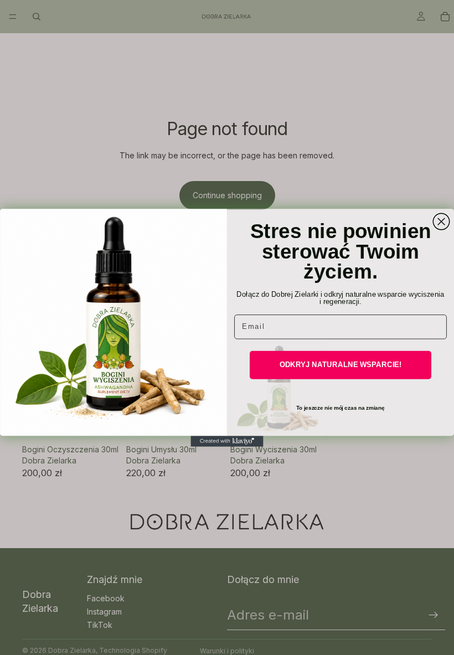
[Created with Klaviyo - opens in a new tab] (226, 441)
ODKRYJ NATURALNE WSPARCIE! (341, 364)
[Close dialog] (441, 221)
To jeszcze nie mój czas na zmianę (340, 407)
